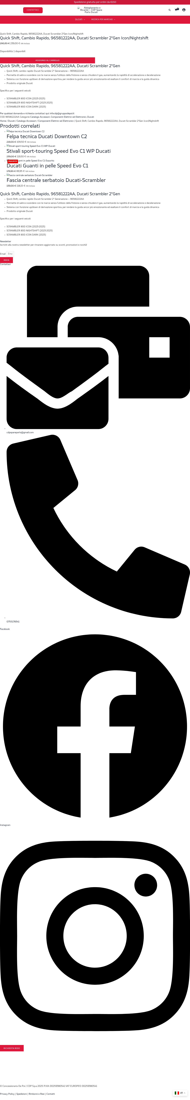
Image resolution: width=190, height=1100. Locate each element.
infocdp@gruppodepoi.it (62, 113)
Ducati (90, 117)
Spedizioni (21, 1094)
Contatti (50, 1094)
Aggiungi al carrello (48, 60)
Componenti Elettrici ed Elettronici (68, 117)
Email (3, 254)
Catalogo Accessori (40, 117)
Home (3, 121)
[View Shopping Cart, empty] (175, 10)
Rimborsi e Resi (36, 1094)
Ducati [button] (78, 20)
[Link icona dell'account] (183, 9)
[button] (49, 10)
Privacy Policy (7, 1094)
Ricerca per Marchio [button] (102, 20)
